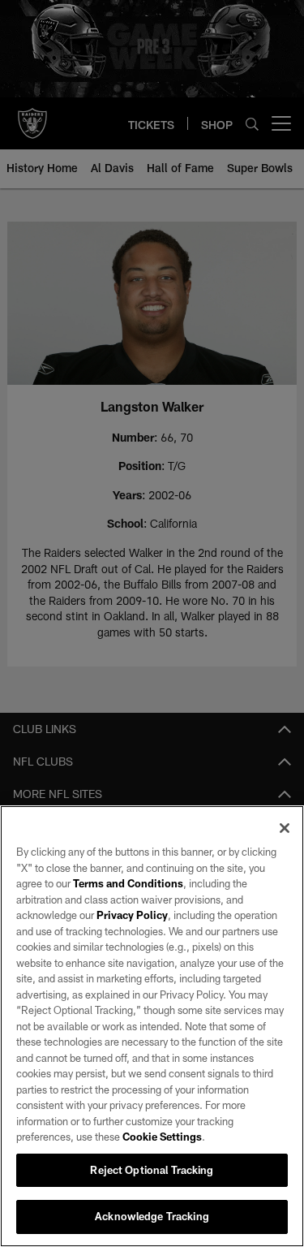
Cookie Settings (162, 1136)
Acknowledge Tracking (152, 1216)
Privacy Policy (132, 914)
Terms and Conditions (128, 883)
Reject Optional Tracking (151, 1169)
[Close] (284, 828)
